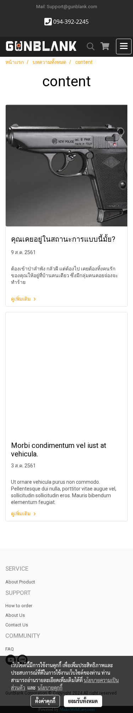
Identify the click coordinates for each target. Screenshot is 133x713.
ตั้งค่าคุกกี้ (45, 701)
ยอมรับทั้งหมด (83, 701)
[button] (88, 46)
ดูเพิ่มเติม (21, 299)
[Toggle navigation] (124, 46)
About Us (15, 615)
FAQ (9, 649)
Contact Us (16, 624)
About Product (20, 582)
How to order (18, 605)
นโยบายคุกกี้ (50, 687)
